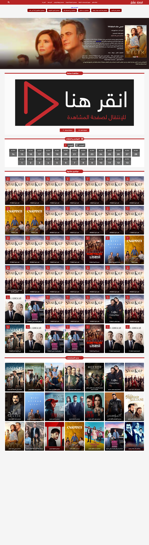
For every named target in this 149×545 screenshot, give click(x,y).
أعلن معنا (50, 2)
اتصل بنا (44, 2)
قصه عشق (84, 56)
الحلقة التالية (82, 130)
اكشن (117, 53)
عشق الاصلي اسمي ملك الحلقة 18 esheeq (99, 56)
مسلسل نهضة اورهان (59, 2)
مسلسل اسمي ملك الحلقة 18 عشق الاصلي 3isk (110, 58)
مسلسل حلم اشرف (115, 10)
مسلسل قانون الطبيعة (54, 10)
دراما (109, 53)
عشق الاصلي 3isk (115, 56)
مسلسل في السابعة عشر (69, 10)
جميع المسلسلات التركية (84, 2)
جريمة (113, 53)
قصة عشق (94, 2)
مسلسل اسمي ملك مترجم (117, 36)
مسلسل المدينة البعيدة (71, 2)
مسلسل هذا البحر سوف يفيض (100, 10)
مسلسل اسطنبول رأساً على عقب (37, 10)
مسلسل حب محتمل (84, 10)
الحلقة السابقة (67, 130)
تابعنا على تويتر (74, 7)
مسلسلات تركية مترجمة (109, 60)
